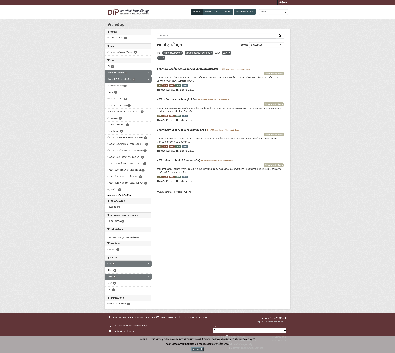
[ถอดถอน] (181, 53)
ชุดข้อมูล (196, 11)
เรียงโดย (244, 44)
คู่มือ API (187, 192)
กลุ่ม (218, 11)
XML (172, 85)
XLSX (178, 85)
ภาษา (215, 326)
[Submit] (285, 12)
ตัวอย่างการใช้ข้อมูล (244, 11)
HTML (185, 85)
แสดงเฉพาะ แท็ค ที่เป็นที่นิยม (119, 195)
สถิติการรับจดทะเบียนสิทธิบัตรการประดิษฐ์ (179, 160)
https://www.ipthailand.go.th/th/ (271, 321)
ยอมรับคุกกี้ (197, 349)
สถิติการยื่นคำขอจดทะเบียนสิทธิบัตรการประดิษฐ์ (182, 130)
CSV (159, 85)
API (178, 192)
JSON (165, 85)
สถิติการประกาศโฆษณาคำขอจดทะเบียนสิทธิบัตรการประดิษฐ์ (188, 69)
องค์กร (208, 11)
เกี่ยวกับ (228, 11)
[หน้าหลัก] (109, 25)
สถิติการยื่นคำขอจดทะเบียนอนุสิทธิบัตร (177, 100)
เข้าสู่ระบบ (283, 2)
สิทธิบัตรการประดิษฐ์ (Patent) (274, 74)
